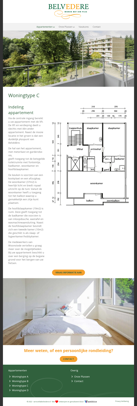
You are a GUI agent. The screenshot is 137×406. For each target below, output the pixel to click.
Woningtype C (20, 385)
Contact (96, 26)
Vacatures (84, 26)
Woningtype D (20, 390)
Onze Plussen (65, 26)
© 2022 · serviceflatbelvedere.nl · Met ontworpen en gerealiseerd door (55, 402)
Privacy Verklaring (122, 401)
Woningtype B (20, 381)
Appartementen (44, 26)
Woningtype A (20, 376)
